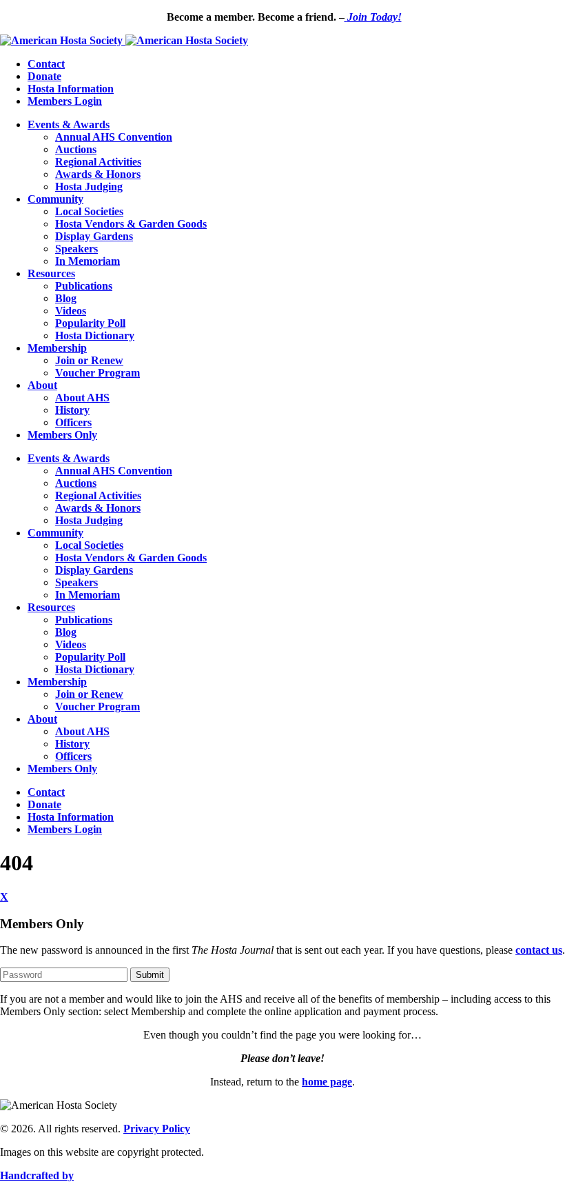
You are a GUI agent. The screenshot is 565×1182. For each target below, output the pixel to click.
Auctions (75, 149)
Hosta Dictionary (94, 335)
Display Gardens (94, 236)
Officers (73, 422)
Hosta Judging (89, 186)
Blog (65, 298)
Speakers (76, 248)
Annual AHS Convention (113, 137)
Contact (46, 64)
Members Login (65, 101)
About (42, 385)
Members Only (62, 435)
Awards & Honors (98, 174)
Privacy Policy (156, 1128)
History (72, 410)
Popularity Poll (90, 323)
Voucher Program (97, 373)
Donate (44, 76)
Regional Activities (98, 162)
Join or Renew (89, 360)
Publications (83, 286)
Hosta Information (71, 88)
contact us (538, 950)
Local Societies (89, 211)
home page (327, 1082)
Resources (51, 273)
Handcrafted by (37, 1175)
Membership (57, 348)
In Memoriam (87, 261)
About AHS (82, 397)
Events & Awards (69, 124)
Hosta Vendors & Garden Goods (131, 224)
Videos (70, 311)
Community (55, 199)
